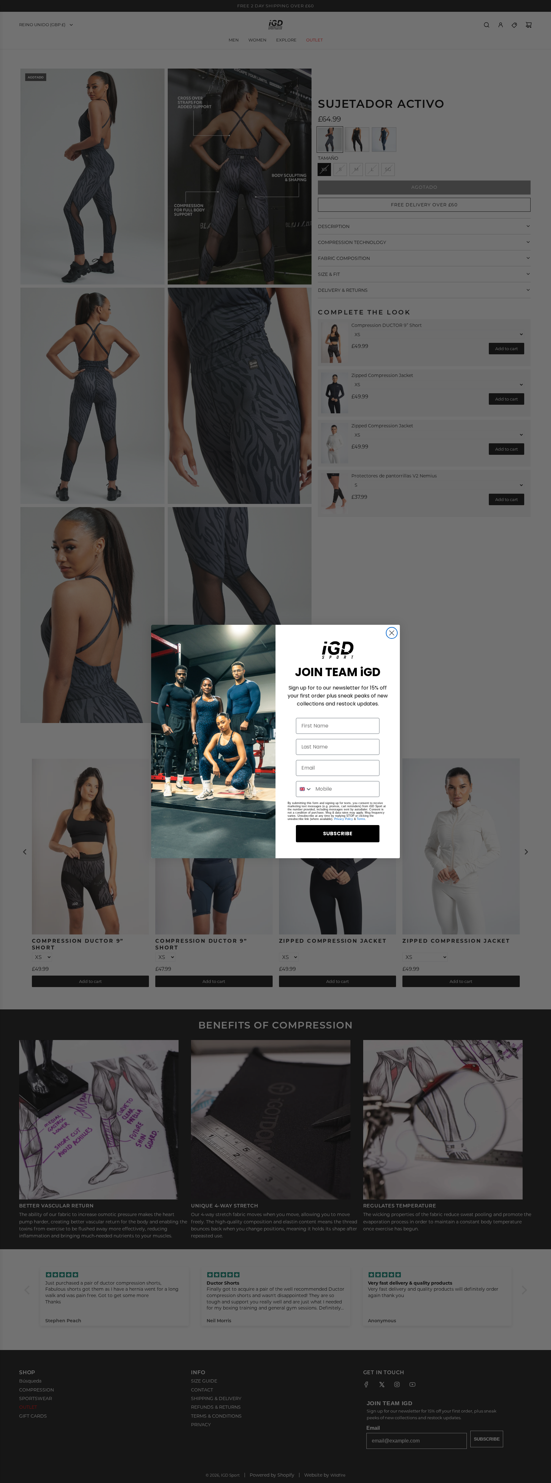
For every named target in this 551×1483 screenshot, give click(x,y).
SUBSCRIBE (337, 833)
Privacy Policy (343, 819)
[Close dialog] (391, 632)
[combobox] (304, 789)
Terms (361, 819)
